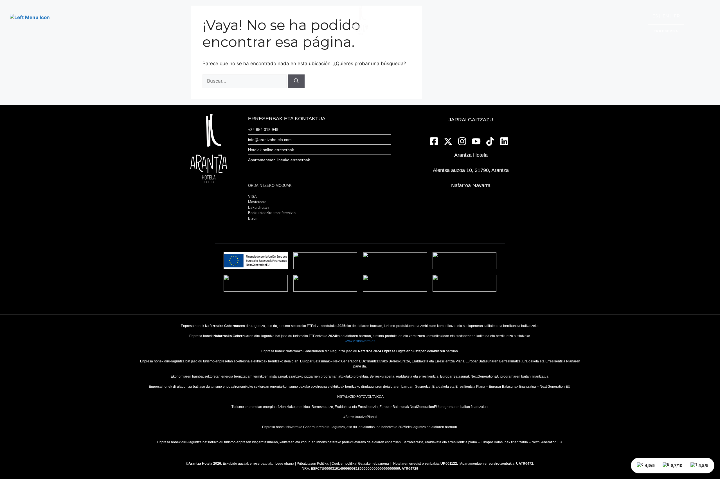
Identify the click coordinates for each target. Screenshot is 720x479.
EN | (667, 16)
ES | (656, 16)
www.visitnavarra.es (360, 341)
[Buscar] (296, 81)
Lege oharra (284, 464)
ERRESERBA (666, 31)
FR (677, 16)
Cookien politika (344, 464)
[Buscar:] (245, 81)
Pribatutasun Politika (312, 464)
